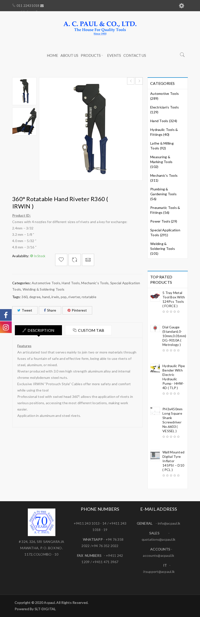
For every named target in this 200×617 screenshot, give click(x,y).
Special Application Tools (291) (165, 232)
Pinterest (79, 310)
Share (51, 310)
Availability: (20, 256)
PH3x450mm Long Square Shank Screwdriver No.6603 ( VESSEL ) (172, 420)
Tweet (27, 310)
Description (41, 330)
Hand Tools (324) (163, 121)
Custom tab (91, 330)
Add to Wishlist (61, 260)
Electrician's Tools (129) (164, 109)
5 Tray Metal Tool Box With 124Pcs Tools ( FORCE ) (173, 299)
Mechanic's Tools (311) (164, 177)
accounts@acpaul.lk (158, 555)
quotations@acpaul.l (158, 539)
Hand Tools (71, 283)
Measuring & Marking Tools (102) (161, 162)
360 (24, 297)
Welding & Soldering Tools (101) (162, 248)
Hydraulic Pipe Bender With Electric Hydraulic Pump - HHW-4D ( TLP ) (173, 377)
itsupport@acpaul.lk (159, 571)
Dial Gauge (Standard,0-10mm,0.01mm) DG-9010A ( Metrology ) (173, 336)
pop (64, 297)
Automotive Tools (46, 283)
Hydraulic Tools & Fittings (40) (164, 132)
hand (46, 297)
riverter (74, 297)
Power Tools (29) (163, 221)
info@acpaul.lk (169, 523)
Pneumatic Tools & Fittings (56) (165, 210)
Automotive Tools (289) (164, 95)
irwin (55, 297)
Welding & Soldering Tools (43, 289)
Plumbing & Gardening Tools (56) (163, 194)
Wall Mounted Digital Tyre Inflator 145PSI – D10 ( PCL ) (173, 461)
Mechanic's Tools (95, 283)
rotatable (89, 297)
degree (35, 297)
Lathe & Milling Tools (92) (162, 145)
